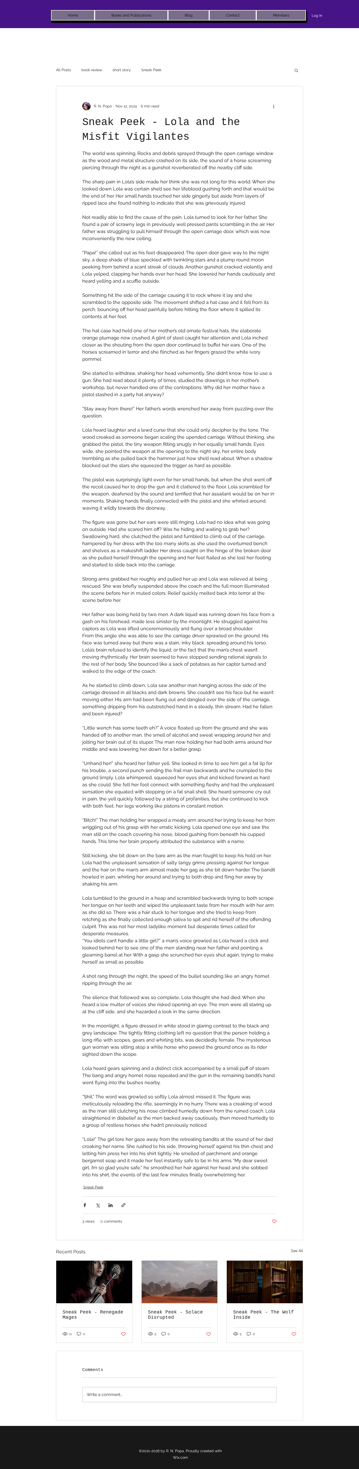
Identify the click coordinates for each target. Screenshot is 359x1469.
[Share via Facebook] (84, 1205)
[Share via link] (123, 1205)
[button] (296, 70)
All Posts (63, 70)
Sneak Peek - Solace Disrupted (175, 1315)
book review (91, 70)
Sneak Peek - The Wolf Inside (263, 1315)
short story (121, 70)
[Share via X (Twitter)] (97, 1205)
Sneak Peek (151, 70)
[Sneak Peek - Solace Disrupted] (180, 1282)
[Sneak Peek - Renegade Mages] (94, 1282)
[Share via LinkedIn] (110, 1205)
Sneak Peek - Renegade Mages (93, 1315)
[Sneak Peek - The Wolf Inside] (265, 1282)
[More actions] (273, 106)
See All (297, 1251)
